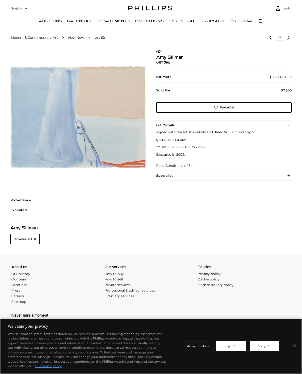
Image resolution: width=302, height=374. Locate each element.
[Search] (260, 21)
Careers (17, 296)
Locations (19, 285)
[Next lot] (288, 37)
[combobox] (19, 9)
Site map (18, 302)
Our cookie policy (48, 366)
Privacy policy (209, 274)
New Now (76, 38)
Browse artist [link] (25, 239)
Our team (19, 279)
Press (15, 290)
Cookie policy (208, 279)
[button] (77, 117)
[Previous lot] (270, 37)
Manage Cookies (197, 346)
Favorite (227, 107)
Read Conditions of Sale (175, 166)
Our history (20, 274)
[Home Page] (150, 9)
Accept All (264, 346)
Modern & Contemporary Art (34, 38)
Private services (117, 285)
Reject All (230, 346)
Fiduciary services (119, 296)
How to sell (114, 279)
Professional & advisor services (130, 290)
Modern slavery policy (215, 285)
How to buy (114, 274)
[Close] (294, 346)
